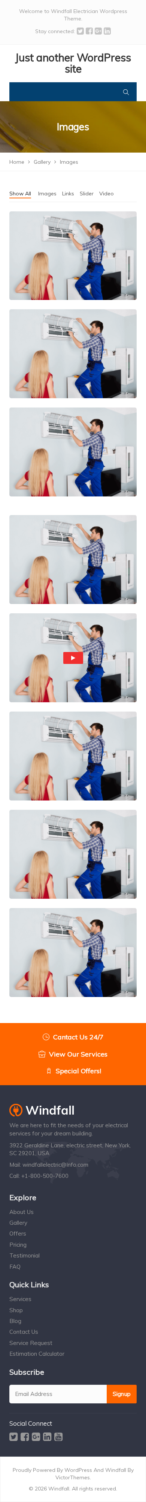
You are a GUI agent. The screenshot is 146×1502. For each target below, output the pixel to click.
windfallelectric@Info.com (55, 1164)
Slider (87, 193)
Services (20, 1299)
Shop (16, 1310)
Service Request (30, 1342)
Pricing (18, 1244)
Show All (20, 193)
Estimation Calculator (36, 1353)
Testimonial (24, 1255)
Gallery (18, 1222)
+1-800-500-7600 (45, 1175)
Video (106, 193)
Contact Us (23, 1331)
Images (47, 193)
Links (68, 193)
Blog (15, 1320)
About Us (21, 1211)
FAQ (15, 1266)
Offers (17, 1233)
